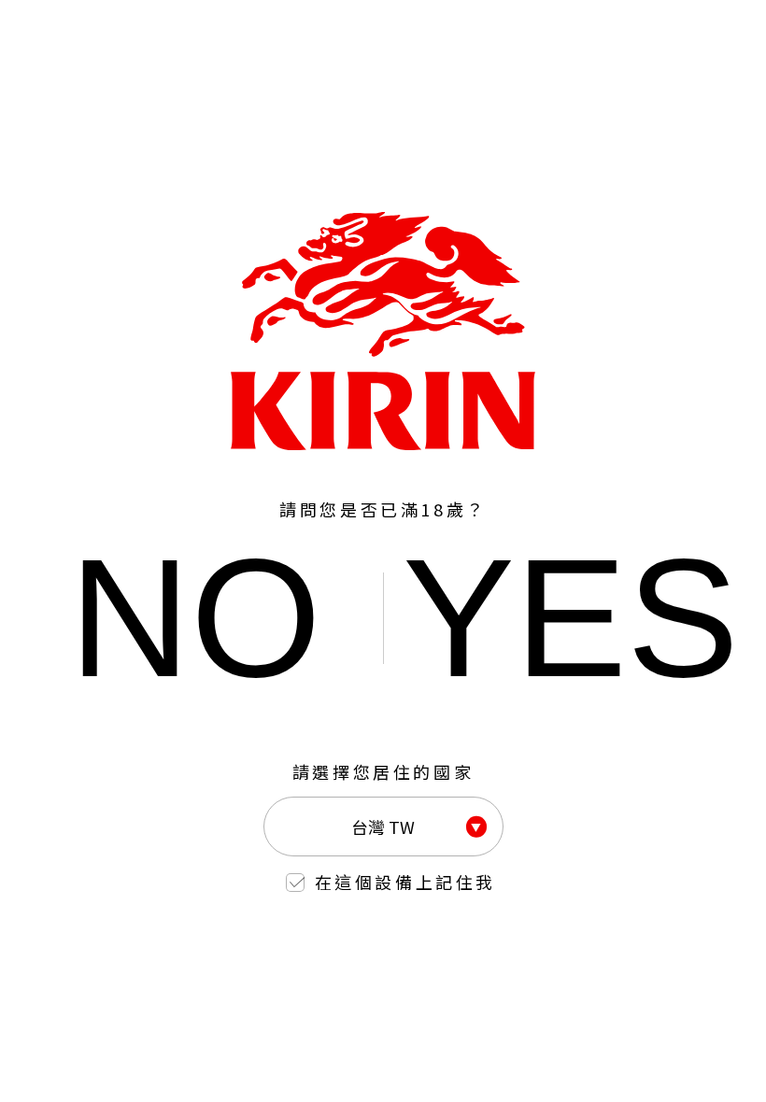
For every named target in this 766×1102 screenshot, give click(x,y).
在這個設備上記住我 (405, 881)
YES (571, 618)
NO (195, 618)
